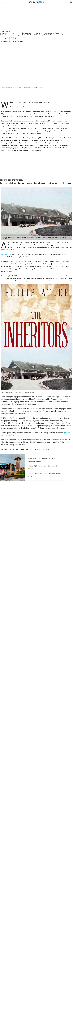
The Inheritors (6, 254)
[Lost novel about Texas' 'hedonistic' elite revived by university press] (36, 213)
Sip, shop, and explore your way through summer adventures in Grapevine (41, 459)
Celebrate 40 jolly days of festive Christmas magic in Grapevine (42, 467)
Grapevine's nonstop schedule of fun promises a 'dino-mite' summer (44, 475)
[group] (7, 94)
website (40, 449)
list (12, 435)
